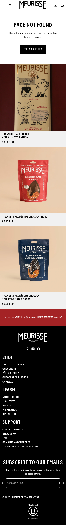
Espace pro (9, 433)
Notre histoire (11, 397)
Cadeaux (7, 381)
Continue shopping (33, 49)
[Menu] (3, 5)
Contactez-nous (12, 429)
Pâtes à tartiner (12, 373)
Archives (7, 405)
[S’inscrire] (59, 483)
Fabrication (9, 409)
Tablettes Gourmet (14, 364)
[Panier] (62, 5)
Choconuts (9, 368)
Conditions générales (16, 442)
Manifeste (8, 401)
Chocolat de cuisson (15, 377)
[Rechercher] (10, 5)
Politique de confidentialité (20, 446)
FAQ (4, 438)
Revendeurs (9, 414)
